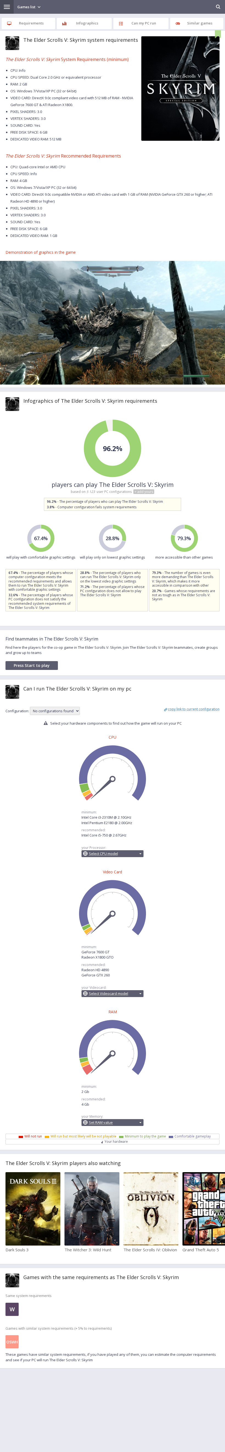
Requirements (31, 23)
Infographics (87, 23)
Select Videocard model (108, 993)
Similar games (199, 23)
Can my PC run (143, 23)
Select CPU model (103, 853)
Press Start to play (32, 665)
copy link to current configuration (194, 709)
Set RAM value (101, 1122)
